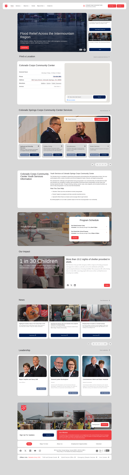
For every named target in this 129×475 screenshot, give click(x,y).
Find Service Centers (91, 6)
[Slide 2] (81, 50)
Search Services (101, 119)
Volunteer (99, 444)
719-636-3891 (57, 76)
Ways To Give (44, 444)
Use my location (71, 100)
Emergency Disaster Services (87, 457)
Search (99, 97)
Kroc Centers (104, 457)
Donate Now (25, 47)
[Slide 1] (80, 50)
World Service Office (68, 457)
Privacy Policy (60, 451)
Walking (43, 83)
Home (12, 5)
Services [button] (18, 5)
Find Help (111, 5)
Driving (49, 83)
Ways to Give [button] (40, 5)
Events (33, 5)
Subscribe (48, 435)
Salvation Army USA (34, 457)
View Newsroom (105, 300)
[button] (92, 164)
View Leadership (105, 350)
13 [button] (105, 343)
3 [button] (102, 164)
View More (75, 237)
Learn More (34, 154)
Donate (119, 5)
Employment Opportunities (79, 444)
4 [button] (105, 164)
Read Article (32, 335)
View (100, 49)
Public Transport (56, 83)
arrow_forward (110, 344)
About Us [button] (26, 5)
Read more (41, 389)
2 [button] (96, 343)
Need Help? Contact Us (100, 29)
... (101, 343)
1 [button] (97, 164)
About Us (59, 444)
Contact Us (49, 5)
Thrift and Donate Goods (50, 457)
